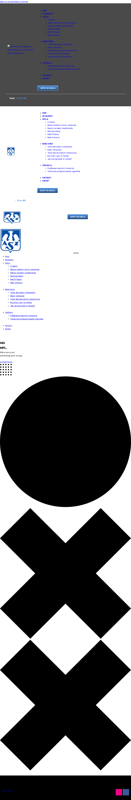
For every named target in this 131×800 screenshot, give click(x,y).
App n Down (8, 790)
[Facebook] (126, 792)
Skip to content (7, 1)
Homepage (6, 362)
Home (12, 98)
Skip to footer (21, 1)
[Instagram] (119, 792)
